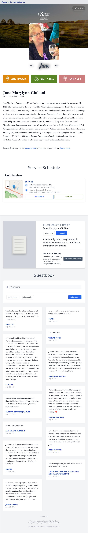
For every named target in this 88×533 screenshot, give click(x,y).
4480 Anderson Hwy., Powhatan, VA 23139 (45, 192)
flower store (65, 148)
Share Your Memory (73, 259)
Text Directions (39, 197)
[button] (13, 187)
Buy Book (61, 233)
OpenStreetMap (46, 527)
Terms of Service (50, 523)
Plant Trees (69, 197)
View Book (49, 233)
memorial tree (30, 148)
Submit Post (75, 297)
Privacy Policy (37, 523)
